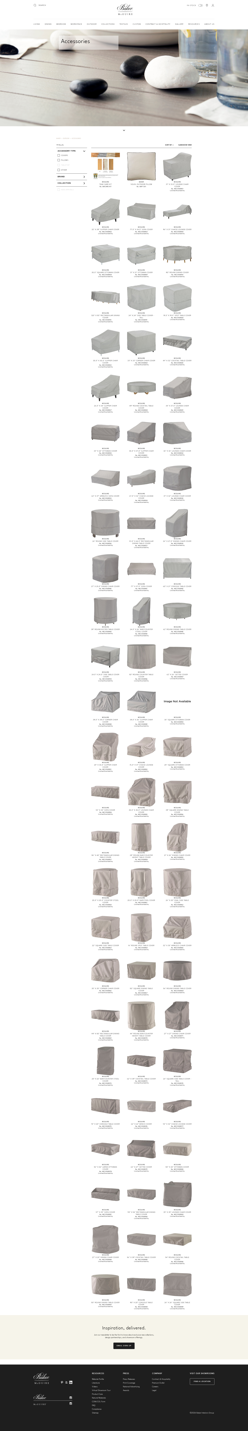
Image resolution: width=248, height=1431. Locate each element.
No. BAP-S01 (141, 186)
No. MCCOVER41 (141, 589)
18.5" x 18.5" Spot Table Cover (177, 315)
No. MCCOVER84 (105, 1259)
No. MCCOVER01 (177, 189)
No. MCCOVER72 (105, 1083)
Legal (154, 1391)
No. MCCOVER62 (177, 905)
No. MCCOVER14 (177, 275)
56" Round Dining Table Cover (177, 988)
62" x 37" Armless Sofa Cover (105, 496)
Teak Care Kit (105, 184)
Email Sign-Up (124, 1346)
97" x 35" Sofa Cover (105, 1212)
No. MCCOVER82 (141, 1216)
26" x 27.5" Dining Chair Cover (177, 541)
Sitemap (95, 1413)
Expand (118, 153)
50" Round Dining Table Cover (105, 1302)
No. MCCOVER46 (141, 679)
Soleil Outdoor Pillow (141, 184)
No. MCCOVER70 (141, 1038)
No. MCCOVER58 (141, 859)
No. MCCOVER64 (141, 948)
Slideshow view (185, 145)
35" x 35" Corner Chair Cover (105, 988)
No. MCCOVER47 (177, 677)
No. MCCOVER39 (177, 543)
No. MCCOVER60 (105, 905)
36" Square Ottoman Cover (177, 720)
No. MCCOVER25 (177, 363)
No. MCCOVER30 (105, 453)
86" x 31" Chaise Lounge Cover (177, 229)
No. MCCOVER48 (105, 724)
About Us (209, 24)
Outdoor (92, 24)
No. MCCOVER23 (105, 365)
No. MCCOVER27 (105, 410)
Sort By (168, 145)
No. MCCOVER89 (177, 1307)
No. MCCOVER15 (105, 320)
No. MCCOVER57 (105, 859)
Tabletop (65, 165)
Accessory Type (67, 151)
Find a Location (202, 1381)
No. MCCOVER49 (141, 724)
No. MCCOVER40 (105, 589)
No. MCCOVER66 (105, 991)
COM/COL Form (98, 1402)
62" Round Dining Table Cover (177, 629)
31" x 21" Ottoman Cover (141, 272)
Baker (58, 138)
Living (37, 24)
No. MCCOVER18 (105, 679)
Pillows (64, 160)
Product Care (97, 1394)
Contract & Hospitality (158, 24)
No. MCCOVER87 (105, 1305)
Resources (194, 24)
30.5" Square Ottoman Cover (105, 272)
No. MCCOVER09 (141, 275)
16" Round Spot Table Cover (141, 945)
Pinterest (62, 1382)
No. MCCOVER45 (177, 632)
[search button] (35, 5)
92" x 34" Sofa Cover (105, 810)
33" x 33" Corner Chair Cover (141, 361)
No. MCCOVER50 (177, 722)
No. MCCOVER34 (141, 500)
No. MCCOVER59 (177, 857)
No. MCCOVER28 (141, 410)
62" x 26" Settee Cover (177, 674)
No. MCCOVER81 (105, 1214)
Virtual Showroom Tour (101, 1391)
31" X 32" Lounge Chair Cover (177, 496)
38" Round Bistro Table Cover (105, 629)
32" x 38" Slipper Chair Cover (105, 229)
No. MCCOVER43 (105, 632)
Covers (64, 155)
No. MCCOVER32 (177, 453)
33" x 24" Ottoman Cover (105, 451)
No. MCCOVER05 (177, 232)
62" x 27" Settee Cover (141, 1167)
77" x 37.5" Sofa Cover (141, 586)
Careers (155, 1387)
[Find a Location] (206, 5)
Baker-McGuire (125, 9)
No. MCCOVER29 (177, 410)
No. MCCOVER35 (177, 498)
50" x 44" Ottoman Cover (177, 1167)
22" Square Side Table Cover (105, 945)
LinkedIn (70, 1382)
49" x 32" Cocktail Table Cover (177, 361)
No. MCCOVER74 (177, 1083)
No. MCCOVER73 (141, 1081)
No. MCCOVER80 (177, 1169)
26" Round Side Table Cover (105, 541)
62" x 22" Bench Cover (141, 1124)
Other (64, 170)
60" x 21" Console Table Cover (177, 586)
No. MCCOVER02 (105, 232)
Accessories (76, 138)
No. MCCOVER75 (105, 1126)
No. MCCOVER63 (105, 948)
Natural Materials (99, 1398)
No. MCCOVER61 (141, 902)
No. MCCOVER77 (177, 1126)
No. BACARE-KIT (105, 186)
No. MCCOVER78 (105, 1171)
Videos (95, 1387)
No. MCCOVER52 (141, 769)
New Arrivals (67, 190)
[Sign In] (212, 5)
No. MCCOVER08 (105, 275)
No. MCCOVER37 (141, 546)
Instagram (70, 1397)
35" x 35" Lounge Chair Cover (177, 1212)
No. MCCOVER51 (105, 769)
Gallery (179, 24)
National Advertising (131, 1387)
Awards (126, 1391)
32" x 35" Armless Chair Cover (177, 945)
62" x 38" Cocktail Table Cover (141, 1079)
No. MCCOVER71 (177, 1036)
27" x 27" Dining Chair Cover (177, 1034)
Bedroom (61, 24)
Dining (48, 24)
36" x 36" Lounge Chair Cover (177, 451)
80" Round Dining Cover (177, 272)
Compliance (96, 1409)
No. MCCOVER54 (105, 812)
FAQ (93, 1405)
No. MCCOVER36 (105, 543)
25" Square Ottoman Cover (177, 765)
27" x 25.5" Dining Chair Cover (105, 586)
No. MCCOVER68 (177, 991)
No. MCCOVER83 (177, 1214)
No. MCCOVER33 (105, 498)
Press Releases (129, 1379)
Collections (108, 24)
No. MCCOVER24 (141, 363)
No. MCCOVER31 (141, 455)
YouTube (66, 1382)
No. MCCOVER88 (141, 1307)
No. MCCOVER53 (177, 767)
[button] (124, 77)
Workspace (76, 24)
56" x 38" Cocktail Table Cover (141, 1257)
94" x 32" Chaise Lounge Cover (177, 1124)
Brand (61, 177)
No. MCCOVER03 (141, 232)
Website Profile (98, 1379)
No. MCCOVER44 (141, 634)
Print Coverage (129, 1383)
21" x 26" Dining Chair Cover (177, 855)
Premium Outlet (158, 1383)
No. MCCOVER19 (141, 320)
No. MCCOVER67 (141, 993)
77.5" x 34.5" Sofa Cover (141, 229)
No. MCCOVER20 (177, 318)
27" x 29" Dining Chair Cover (105, 1257)
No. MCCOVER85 (141, 1259)
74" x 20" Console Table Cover (105, 1124)
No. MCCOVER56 (177, 814)
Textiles (123, 24)
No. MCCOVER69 (105, 1038)
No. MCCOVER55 (141, 814)
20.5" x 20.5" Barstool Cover (141, 900)
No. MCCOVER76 (141, 1126)
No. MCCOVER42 (177, 589)
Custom (137, 24)
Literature (96, 1383)
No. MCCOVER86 (177, 1262)
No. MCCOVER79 (141, 1169)
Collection (64, 183)
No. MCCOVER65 (177, 948)
